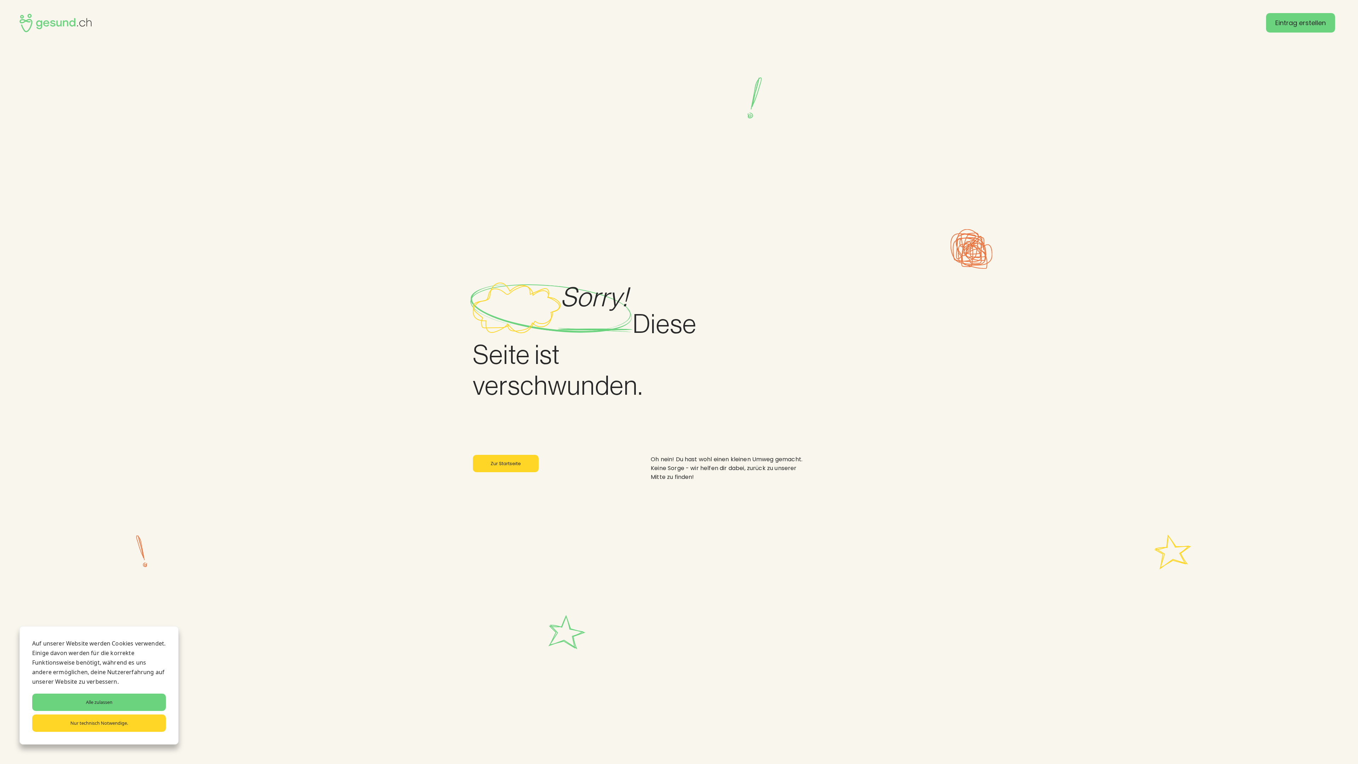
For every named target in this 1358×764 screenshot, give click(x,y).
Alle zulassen (99, 702)
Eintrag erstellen (1300, 22)
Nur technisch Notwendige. (99, 723)
